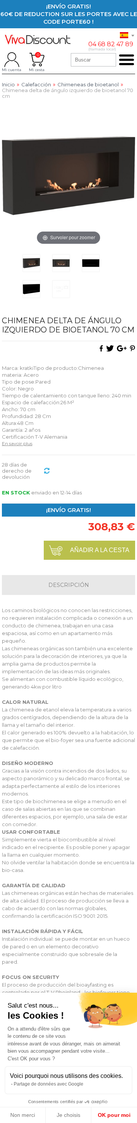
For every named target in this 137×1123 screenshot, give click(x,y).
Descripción (68, 585)
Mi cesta (37, 59)
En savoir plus (17, 443)
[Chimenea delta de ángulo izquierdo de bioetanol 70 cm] (31, 263)
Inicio (8, 85)
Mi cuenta (11, 59)
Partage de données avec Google (48, 1084)
